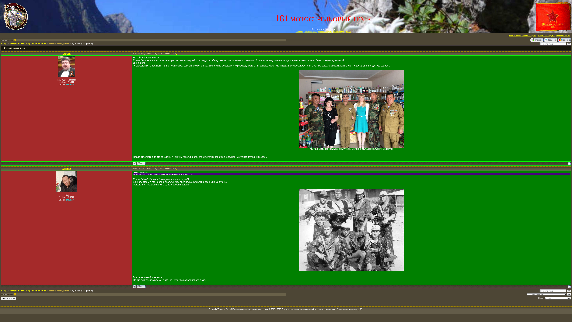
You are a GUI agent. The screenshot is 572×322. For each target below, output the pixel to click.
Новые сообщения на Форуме (522, 36)
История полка (17, 44)
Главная (299, 32)
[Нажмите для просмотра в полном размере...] (351, 146)
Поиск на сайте (563, 36)
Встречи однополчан (36, 44)
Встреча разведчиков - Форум (318, 32)
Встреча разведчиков (59, 44)
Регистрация (338, 32)
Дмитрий (66, 169)
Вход (348, 32)
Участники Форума (546, 36)
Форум (4, 44)
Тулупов (66, 53)
